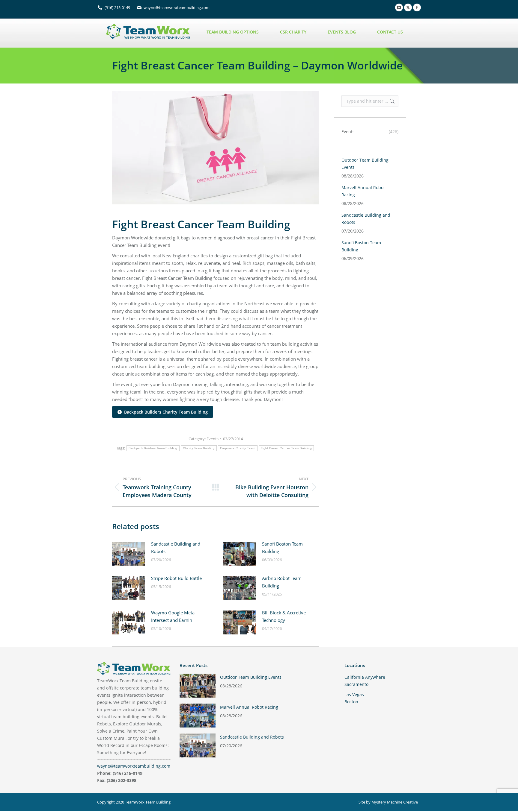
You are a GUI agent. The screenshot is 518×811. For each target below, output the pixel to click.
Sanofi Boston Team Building (282, 547)
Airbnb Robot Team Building (282, 582)
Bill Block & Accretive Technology (284, 616)
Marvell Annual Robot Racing (363, 191)
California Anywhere (364, 677)
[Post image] (128, 554)
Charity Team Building (199, 448)
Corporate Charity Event (237, 448)
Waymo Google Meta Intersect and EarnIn (173, 616)
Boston (351, 701)
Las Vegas (354, 694)
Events (213, 438)
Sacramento (356, 684)
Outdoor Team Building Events (365, 163)
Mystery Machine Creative (394, 802)
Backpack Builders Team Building (153, 448)
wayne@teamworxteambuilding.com (133, 766)
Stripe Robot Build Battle (176, 578)
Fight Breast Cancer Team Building (286, 448)
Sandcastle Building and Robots (175, 547)
